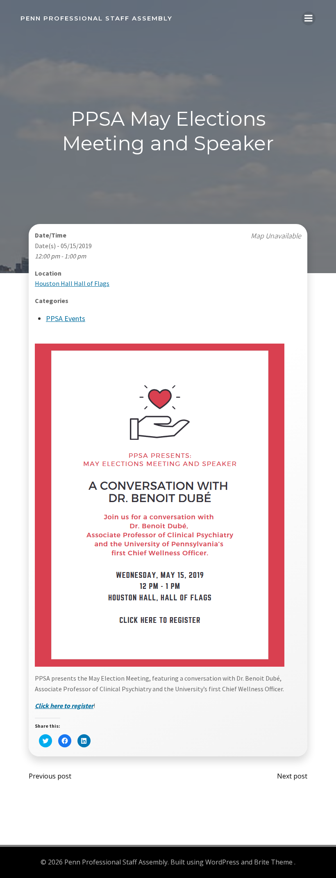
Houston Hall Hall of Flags (72, 283)
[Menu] (309, 18)
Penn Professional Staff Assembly (96, 18)
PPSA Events (65, 318)
